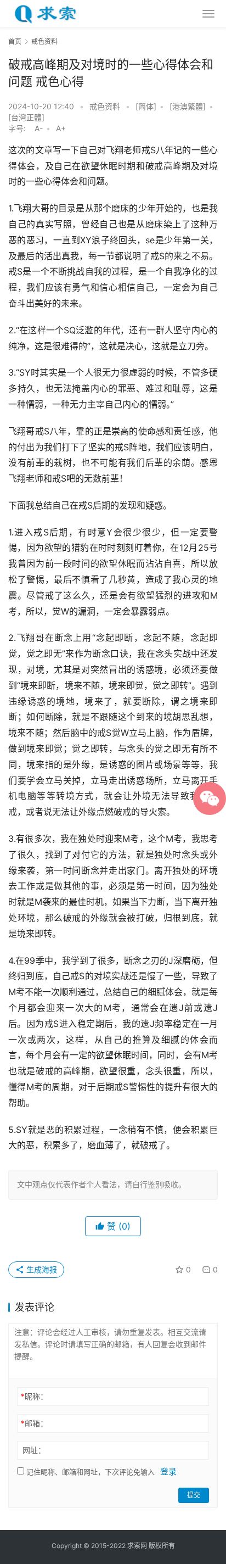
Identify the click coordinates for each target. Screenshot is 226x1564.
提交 (193, 1495)
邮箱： (34, 1423)
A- (39, 128)
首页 (14, 41)
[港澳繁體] (188, 106)
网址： (34, 1450)
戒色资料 (104, 106)
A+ (61, 128)
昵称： (34, 1396)
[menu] (208, 13)
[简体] (145, 106)
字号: (20, 128)
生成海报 (40, 1269)
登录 (168, 1471)
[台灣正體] (26, 117)
